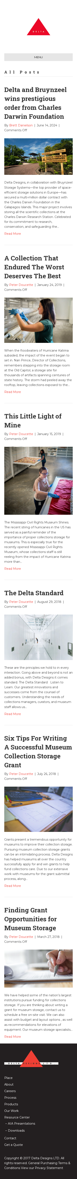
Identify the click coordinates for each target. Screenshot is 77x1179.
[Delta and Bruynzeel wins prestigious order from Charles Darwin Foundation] (38, 156)
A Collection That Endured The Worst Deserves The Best (34, 267)
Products (11, 1104)
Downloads (16, 1130)
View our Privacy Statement (42, 1168)
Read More (12, 234)
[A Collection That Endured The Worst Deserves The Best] (38, 320)
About (8, 1084)
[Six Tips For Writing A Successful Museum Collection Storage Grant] (38, 809)
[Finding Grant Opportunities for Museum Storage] (38, 968)
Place (8, 1078)
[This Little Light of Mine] (38, 480)
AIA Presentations (21, 1123)
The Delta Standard (34, 593)
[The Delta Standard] (38, 637)
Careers (10, 1091)
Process (10, 1098)
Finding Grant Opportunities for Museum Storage (30, 919)
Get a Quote (13, 1145)
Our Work (11, 1111)
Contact (10, 1138)
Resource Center (17, 1117)
